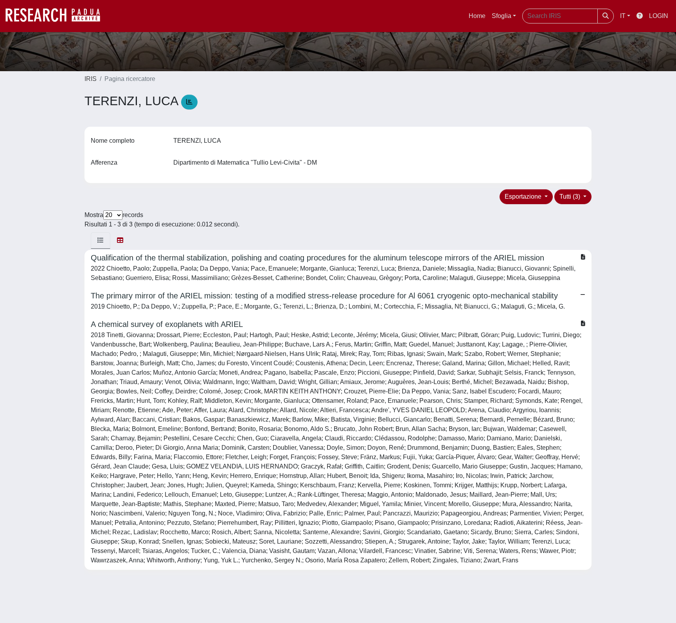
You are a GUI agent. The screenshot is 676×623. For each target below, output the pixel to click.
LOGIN (658, 16)
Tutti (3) (570, 196)
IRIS (90, 78)
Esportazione (524, 196)
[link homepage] (57, 16)
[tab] (100, 240)
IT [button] (623, 16)
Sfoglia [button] (501, 16)
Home (477, 16)
